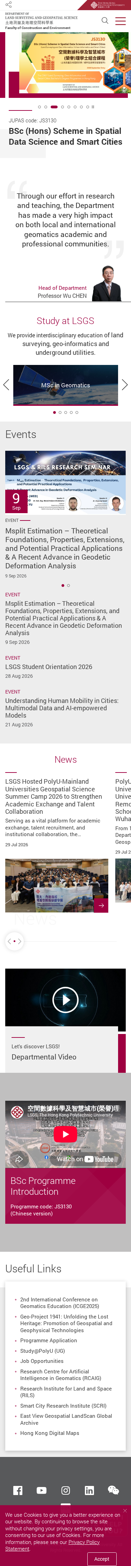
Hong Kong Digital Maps (49, 1432)
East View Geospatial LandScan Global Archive (66, 1419)
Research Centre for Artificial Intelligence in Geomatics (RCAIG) (60, 1375)
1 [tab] (54, 412)
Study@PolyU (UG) (42, 1350)
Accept (101, 1559)
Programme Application (48, 1340)
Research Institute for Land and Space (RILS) (66, 1392)
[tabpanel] (70, 95)
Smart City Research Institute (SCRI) (63, 1405)
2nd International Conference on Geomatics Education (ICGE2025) (59, 1303)
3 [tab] (54, 107)
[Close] (125, 1511)
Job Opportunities (42, 1360)
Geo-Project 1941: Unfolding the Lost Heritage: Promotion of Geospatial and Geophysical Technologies (66, 1323)
